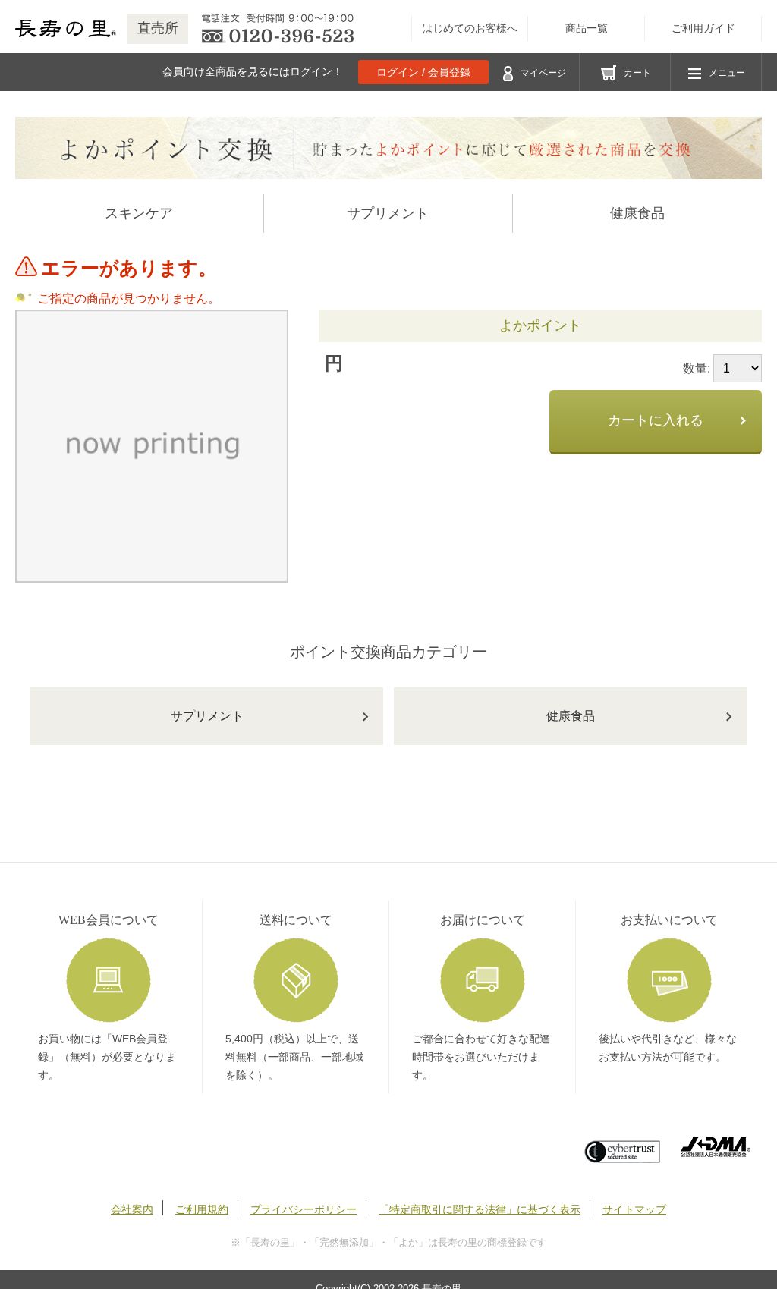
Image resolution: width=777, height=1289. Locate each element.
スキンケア (139, 213)
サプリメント (388, 213)
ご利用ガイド (703, 28)
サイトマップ (634, 1209)
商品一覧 (586, 28)
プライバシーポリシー (303, 1209)
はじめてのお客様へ (469, 28)
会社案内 (132, 1209)
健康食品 (637, 213)
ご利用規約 (201, 1209)
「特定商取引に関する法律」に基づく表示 (479, 1209)
